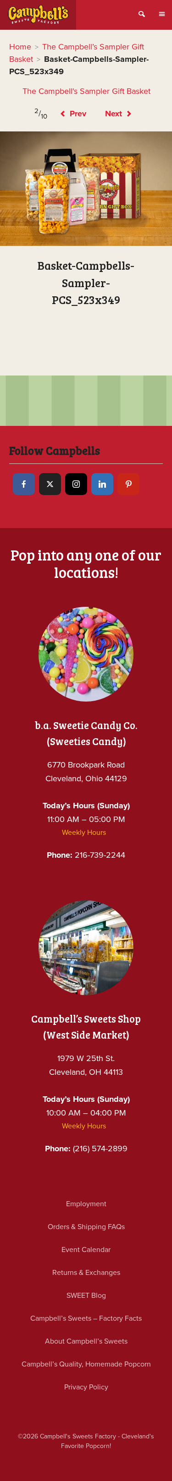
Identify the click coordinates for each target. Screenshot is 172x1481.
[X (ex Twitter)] (50, 484)
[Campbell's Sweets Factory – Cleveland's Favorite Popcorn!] (38, 15)
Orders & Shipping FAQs (86, 1226)
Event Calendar (86, 1249)
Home (20, 47)
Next (114, 114)
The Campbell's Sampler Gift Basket (86, 91)
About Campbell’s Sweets (86, 1341)
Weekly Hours (84, 832)
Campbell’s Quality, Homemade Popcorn (86, 1364)
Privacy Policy (86, 1387)
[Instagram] (76, 484)
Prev (76, 114)
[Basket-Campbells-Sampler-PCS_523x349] (86, 188)
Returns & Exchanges (86, 1272)
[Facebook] (24, 484)
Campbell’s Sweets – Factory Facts (86, 1318)
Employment (86, 1204)
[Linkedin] (102, 484)
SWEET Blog (86, 1295)
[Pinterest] (128, 484)
